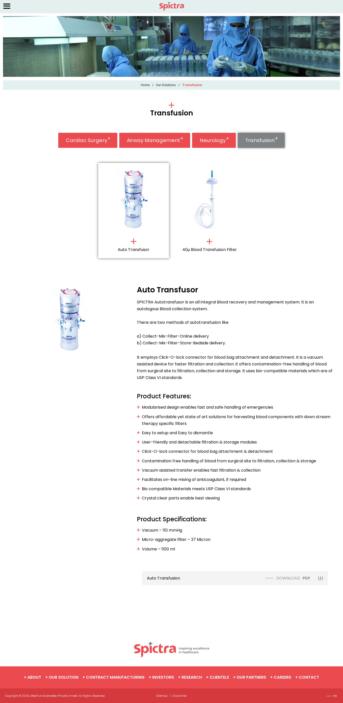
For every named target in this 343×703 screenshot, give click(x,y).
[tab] (134, 211)
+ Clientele (217, 677)
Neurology (213, 140)
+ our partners (249, 677)
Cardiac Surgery (86, 140)
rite (334, 696)
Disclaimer (179, 696)
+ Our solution (61, 677)
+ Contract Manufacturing (113, 677)
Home (145, 85)
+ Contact (307, 677)
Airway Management (153, 140)
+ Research (190, 677)
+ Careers (280, 677)
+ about (32, 677)
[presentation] (133, 210)
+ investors (161, 677)
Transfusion (260, 140)
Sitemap (161, 696)
